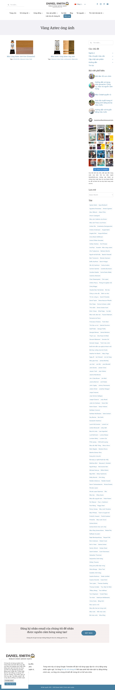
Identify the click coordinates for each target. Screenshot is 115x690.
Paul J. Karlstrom (103, 502)
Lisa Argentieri (103, 431)
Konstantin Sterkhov (95, 420)
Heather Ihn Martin (94, 353)
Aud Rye (92, 247)
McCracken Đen (103, 466)
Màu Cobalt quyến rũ (103, 95)
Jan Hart (92, 364)
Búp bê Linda (93, 431)
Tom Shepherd (93, 594)
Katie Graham (107, 413)
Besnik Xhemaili (106, 254)
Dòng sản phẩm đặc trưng (97, 565)
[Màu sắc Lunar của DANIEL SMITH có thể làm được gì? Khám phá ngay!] (92, 145)
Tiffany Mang (93, 590)
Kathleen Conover (94, 410)
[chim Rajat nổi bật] (92, 74)
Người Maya (93, 466)
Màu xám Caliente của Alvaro (98, 219)
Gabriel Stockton (105, 325)
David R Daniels (104, 297)
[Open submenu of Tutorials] (112, 62)
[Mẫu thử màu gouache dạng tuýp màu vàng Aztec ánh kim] (21, 41)
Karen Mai (105, 403)
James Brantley (104, 360)
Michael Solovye (94, 470)
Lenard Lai (105, 424)
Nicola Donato (108, 484)
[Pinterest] (104, 4)
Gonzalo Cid (105, 339)
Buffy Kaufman (93, 261)
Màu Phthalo (93, 512)
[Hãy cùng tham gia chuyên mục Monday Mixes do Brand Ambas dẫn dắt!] (101, 162)
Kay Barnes (92, 417)
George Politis (101, 329)
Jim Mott (104, 378)
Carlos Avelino (105, 265)
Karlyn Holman (103, 406)
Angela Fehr (92, 233)
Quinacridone (93, 523)
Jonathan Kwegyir (104, 389)
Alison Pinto (102, 212)
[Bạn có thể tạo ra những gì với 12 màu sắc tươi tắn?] (92, 128)
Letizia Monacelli (94, 428)
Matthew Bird (93, 463)
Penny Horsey (93, 509)
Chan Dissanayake (94, 279)
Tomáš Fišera (103, 594)
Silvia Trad (102, 569)
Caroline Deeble (94, 272)
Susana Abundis (94, 580)
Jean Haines (102, 371)
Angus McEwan (102, 233)
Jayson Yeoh (93, 371)
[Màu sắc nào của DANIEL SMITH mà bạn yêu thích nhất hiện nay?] (109, 154)
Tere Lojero (92, 583)
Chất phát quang (103, 442)
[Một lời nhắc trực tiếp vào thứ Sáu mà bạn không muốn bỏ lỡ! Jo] (101, 137)
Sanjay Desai (103, 548)
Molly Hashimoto (101, 474)
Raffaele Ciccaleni (94, 534)
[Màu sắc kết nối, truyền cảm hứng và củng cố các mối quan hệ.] (101, 128)
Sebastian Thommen (95, 555)
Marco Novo (106, 445)
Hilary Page (105, 353)
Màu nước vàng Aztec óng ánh (63, 56)
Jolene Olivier (93, 389)
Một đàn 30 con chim (103, 76)
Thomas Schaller (94, 587)
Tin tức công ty (93, 297)
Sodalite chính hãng (95, 573)
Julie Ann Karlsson (94, 403)
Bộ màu (107, 290)
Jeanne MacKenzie (95, 374)
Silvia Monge (93, 569)
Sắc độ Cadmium (94, 265)
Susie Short (104, 580)
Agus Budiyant (103, 205)
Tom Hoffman (103, 590)
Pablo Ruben (107, 498)
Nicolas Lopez (93, 488)
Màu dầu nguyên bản (95, 498)
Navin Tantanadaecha (95, 484)
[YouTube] (107, 4)
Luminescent (67, 59)
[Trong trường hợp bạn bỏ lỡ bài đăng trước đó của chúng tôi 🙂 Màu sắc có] (109, 162)
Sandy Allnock (93, 548)
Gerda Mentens (105, 332)
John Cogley (93, 385)
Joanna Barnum (94, 382)
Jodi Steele (103, 382)
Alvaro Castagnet (94, 215)
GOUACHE (16, 59)
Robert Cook (103, 541)
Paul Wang (92, 505)
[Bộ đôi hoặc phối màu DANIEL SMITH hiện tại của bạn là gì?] (109, 145)
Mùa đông (102, 615)
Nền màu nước (101, 611)
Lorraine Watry (93, 438)
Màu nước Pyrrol (101, 519)
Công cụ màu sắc (94, 293)
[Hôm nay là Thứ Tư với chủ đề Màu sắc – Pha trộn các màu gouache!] (101, 145)
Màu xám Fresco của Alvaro (97, 222)
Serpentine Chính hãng (96, 558)
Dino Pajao (92, 304)
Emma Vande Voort (102, 307)
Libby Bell (104, 428)
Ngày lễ (91, 357)
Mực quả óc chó (94, 604)
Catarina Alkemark (94, 275)
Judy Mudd (104, 399)
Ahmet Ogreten (107, 208)
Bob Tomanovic (94, 258)
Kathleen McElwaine (95, 413)
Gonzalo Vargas (94, 343)
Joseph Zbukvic (94, 399)
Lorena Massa (104, 435)
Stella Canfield (105, 576)
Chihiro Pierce (93, 283)
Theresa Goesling (103, 583)
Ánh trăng (102, 477)
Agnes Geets (93, 205)
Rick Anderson (93, 541)
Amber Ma (92, 226)
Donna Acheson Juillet (103, 304)
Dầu (105, 491)
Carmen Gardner (94, 268)
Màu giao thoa (93, 360)
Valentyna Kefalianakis (103, 597)
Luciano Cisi (103, 438)
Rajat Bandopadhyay (95, 537)
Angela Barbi (106, 230)
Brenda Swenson (105, 258)
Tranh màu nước (105, 343)
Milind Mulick (104, 470)
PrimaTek (92, 519)
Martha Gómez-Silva (95, 452)
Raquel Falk (106, 537)
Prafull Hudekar (105, 516)
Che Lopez (105, 279)
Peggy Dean (101, 505)
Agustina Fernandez (95, 208)
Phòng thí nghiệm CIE (105, 283)
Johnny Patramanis (104, 385)
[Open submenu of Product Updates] (112, 59)
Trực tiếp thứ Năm (106, 587)
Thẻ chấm (92, 307)
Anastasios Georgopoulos (104, 226)
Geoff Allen (92, 329)
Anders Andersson (94, 230)
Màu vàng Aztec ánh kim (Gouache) (21, 56)
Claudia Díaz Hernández (96, 290)
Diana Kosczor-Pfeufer (105, 300)
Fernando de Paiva (94, 318)
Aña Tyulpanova (94, 251)
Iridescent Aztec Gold (26, 59)
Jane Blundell (106, 364)
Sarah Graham (93, 551)
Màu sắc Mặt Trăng (95, 445)
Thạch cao (92, 336)
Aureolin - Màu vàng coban (104, 247)
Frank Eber (105, 321)
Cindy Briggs (93, 286)
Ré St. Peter (92, 544)
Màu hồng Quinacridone (96, 530)
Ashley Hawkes (93, 244)
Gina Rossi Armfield (103, 336)
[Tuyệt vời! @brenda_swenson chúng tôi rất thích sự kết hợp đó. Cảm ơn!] (109, 128)
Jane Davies (93, 367)
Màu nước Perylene (105, 509)
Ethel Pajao (101, 311)
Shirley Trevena (94, 562)
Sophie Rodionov (94, 576)
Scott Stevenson (104, 551)
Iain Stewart (99, 357)
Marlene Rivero (103, 449)
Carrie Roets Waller (105, 272)
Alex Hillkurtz (93, 212)
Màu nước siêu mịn (95, 314)
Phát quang (92, 442)
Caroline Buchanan (106, 268)
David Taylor (93, 300)
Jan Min (98, 364)
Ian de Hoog (107, 357)
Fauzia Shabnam (107, 314)
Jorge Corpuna (93, 392)
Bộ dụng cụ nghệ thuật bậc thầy (99, 459)
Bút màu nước (93, 615)
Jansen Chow (102, 367)
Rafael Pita (108, 530)
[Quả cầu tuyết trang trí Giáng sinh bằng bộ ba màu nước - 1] (92, 101)
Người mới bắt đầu (94, 254)
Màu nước (92, 611)
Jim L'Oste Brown (94, 378)
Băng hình (101, 601)
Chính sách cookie (69, 687)
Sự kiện (108, 311)
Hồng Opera (100, 495)
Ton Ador (92, 597)
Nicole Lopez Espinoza (96, 491)
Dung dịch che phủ (95, 456)
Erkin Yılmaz (93, 311)
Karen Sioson (93, 406)
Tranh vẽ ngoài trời (103, 512)
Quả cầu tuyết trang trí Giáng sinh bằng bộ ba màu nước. (103, 103)
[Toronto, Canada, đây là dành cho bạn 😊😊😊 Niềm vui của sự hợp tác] (101, 154)
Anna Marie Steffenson (96, 237)
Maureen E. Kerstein (105, 463)
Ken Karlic (101, 417)
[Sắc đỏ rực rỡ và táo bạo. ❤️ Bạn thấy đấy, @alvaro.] (92, 154)
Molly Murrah (93, 477)
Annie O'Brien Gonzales (96, 240)
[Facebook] (97, 4)
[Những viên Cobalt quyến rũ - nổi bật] (92, 92)
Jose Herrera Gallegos (95, 396)
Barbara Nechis (105, 251)
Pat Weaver (92, 502)
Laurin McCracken (94, 424)
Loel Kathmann (93, 435)
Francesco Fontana (95, 321)
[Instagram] (101, 4)
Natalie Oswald (105, 481)
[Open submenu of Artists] (112, 53)
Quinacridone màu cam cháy (97, 526)
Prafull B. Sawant (94, 516)
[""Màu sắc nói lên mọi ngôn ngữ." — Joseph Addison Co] (92, 162)
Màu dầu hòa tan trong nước (97, 608)
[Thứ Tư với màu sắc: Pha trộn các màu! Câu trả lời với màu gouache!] (109, 137)
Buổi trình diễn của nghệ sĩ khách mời (100, 346)
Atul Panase (103, 244)
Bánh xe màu (105, 293)
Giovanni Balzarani (94, 339)
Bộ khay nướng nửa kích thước (98, 350)
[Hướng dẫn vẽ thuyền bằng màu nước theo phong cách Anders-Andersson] (92, 109)
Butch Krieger (104, 261)
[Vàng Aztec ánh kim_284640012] (63, 41)
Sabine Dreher (102, 544)
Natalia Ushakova (94, 481)
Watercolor (75, 59)
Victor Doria (92, 601)
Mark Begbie (93, 449)
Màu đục (92, 495)
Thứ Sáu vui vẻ (93, 325)
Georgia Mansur (94, 332)
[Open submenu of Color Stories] (112, 56)
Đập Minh (92, 474)
